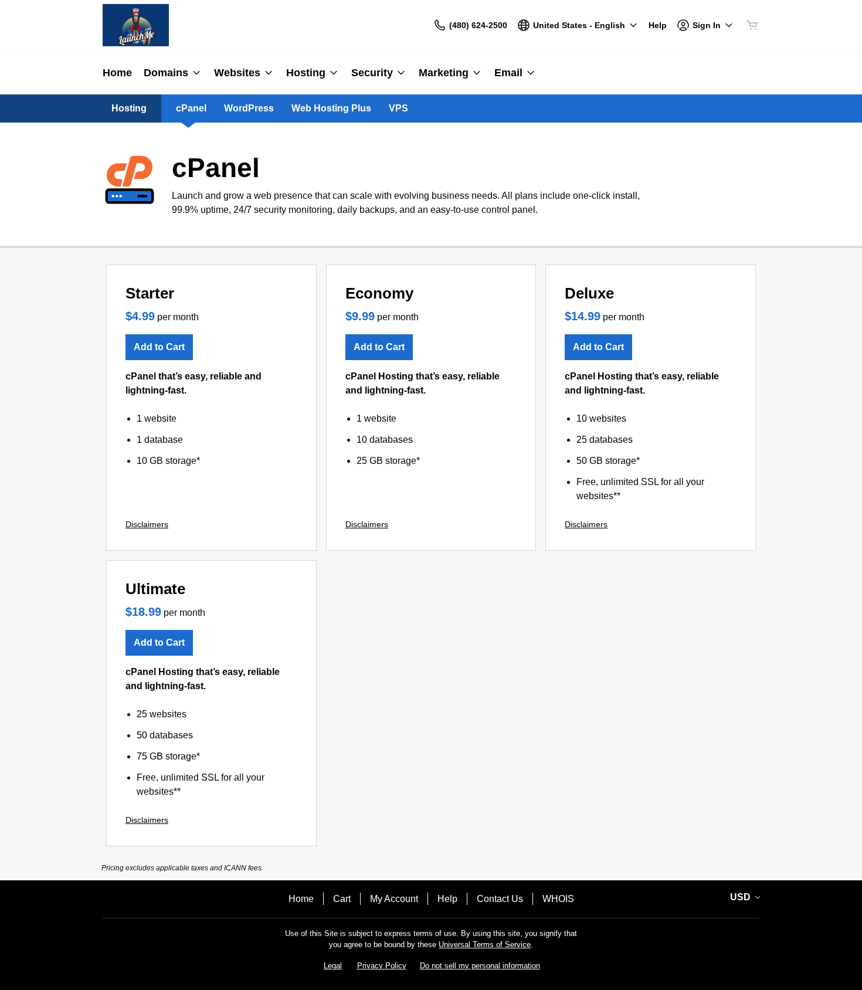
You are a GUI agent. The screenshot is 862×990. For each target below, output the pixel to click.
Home (301, 899)
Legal (333, 965)
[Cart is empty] (752, 25)
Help (447, 899)
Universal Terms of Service (485, 944)
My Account (394, 899)
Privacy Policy (381, 965)
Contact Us (500, 899)
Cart (342, 899)
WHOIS (558, 899)
